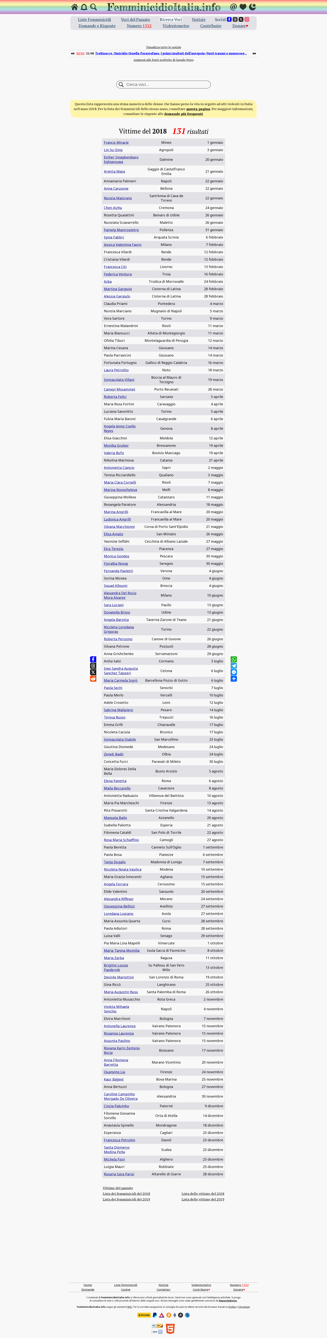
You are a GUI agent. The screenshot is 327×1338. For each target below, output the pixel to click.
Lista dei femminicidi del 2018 (126, 1193)
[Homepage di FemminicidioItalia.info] (163, 7)
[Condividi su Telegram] (234, 666)
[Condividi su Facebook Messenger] (234, 672)
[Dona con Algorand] (180, 1315)
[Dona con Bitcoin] (168, 1315)
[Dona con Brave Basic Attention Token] (161, 1315)
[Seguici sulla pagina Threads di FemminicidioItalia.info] (235, 19)
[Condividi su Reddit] (93, 679)
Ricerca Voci (171, 19)
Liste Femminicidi (94, 19)
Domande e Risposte (97, 25)
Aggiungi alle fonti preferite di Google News (163, 60)
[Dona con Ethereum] (174, 1315)
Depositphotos (228, 1300)
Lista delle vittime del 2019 (203, 1199)
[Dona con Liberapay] (144, 1315)
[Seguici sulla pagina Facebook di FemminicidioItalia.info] (229, 19)
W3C (129, 1306)
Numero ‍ (139, 25)
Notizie (199, 19)
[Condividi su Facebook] (93, 659)
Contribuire (210, 25)
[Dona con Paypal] (155, 1315)
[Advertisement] (163, 1246)
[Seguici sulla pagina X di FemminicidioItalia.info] (241, 19)
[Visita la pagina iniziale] (74, 7)
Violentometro (176, 25)
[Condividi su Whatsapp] (234, 659)
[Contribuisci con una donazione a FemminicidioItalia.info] (243, 7)
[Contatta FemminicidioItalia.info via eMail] (233, 7)
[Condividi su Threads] (93, 666)
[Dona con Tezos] (187, 1315)
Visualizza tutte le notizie (163, 47)
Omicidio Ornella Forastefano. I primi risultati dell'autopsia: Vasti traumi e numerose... (171, 53)
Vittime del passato (118, 1188)
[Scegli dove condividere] (234, 679)
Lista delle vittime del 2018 (203, 1193)
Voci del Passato (135, 19)
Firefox (232, 1306)
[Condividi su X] (93, 672)
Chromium (244, 1306)
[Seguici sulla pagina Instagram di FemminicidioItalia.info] (246, 19)
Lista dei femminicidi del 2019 (126, 1199)
